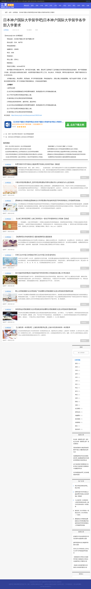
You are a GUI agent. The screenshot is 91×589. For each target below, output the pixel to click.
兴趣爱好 (78, 415)
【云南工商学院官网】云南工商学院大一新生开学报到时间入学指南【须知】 (26, 157)
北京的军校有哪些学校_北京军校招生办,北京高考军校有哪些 (22, 151)
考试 (74, 5)
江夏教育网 (3, 1)
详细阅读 (83, 177)
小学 (55, 5)
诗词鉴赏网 (39, 1)
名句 (69, 5)
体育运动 (78, 412)
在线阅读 (78, 422)
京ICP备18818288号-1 (45, 586)
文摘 (88, 5)
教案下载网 (27, 1)
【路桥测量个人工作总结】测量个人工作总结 (59, 146)
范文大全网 (9, 1)
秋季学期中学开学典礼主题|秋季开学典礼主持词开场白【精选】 (65, 151)
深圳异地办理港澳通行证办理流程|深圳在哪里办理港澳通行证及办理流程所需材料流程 (46, 309)
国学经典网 (45, 1)
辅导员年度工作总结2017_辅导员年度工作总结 (18, 149)
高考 (37, 5)
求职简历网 (33, 1)
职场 (83, 5)
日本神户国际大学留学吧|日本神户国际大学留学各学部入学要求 (36, 12)
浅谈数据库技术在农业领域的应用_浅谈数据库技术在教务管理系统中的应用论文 (81, 458)
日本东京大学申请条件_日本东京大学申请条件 (21, 137)
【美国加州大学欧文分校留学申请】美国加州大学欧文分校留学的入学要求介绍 (80, 559)
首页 (6, 12)
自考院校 (15, 12)
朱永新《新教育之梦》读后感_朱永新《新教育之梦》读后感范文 (81, 441)
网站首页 (26, 5)
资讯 (32, 5)
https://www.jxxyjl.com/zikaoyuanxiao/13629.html (26, 115)
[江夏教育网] (7, 6)
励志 (77, 426)
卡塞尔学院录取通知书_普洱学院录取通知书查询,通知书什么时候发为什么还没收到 (28, 154)
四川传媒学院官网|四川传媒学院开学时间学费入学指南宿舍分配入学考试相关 (42, 273)
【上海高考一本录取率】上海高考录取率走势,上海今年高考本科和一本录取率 (42, 327)
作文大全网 (21, 1)
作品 (64, 5)
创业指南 (78, 419)
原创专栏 (78, 429)
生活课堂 (78, 408)
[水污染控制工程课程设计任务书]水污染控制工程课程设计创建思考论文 (81, 466)
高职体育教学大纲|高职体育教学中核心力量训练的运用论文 (81, 450)
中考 (41, 5)
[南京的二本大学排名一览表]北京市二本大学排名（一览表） (82, 513)
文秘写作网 (15, 1)
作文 (60, 5)
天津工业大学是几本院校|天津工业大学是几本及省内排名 (35, 255)
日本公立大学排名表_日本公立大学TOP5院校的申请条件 (81, 551)
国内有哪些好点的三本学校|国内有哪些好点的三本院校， (63, 149)
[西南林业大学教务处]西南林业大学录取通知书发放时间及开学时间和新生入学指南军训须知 (47, 200)
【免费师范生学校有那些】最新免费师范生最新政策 (61, 157)
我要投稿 (88, 1)
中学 (51, 5)
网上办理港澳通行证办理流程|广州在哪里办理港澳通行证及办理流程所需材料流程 (44, 291)
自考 (46, 5)
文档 (78, 5)
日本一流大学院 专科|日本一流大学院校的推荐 (21, 134)
